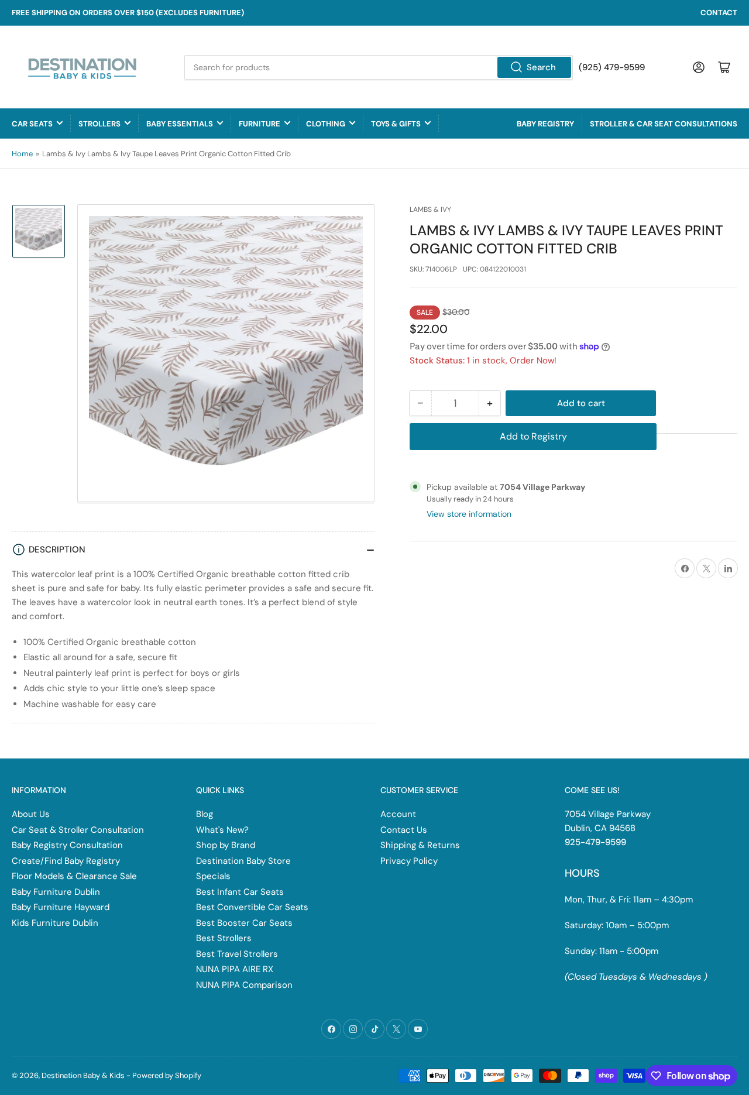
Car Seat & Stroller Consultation (78, 830)
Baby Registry (545, 124)
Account (398, 814)
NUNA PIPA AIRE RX (234, 969)
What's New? (222, 830)
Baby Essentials (179, 124)
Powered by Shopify (166, 1075)
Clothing (325, 124)
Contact (718, 13)
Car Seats (32, 124)
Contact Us (403, 830)
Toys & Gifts (396, 124)
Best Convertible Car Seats (252, 907)
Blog (204, 814)
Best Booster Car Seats (244, 923)
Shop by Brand (225, 845)
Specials (213, 876)
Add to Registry (533, 436)
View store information (469, 514)
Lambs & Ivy (430, 209)
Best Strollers (224, 938)
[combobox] (378, 67)
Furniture (259, 124)
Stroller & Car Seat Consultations (663, 124)
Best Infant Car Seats (240, 892)
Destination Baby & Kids (83, 1075)
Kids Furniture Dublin (55, 923)
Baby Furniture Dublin (56, 892)
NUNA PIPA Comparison (244, 985)
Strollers (99, 124)
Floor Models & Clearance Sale (74, 876)
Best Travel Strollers (237, 954)
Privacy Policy (409, 861)
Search (541, 67)
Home (22, 154)
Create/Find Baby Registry (66, 861)
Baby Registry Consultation (67, 845)
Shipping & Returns (420, 845)
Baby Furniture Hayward (60, 907)
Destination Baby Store (243, 861)
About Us (31, 814)
